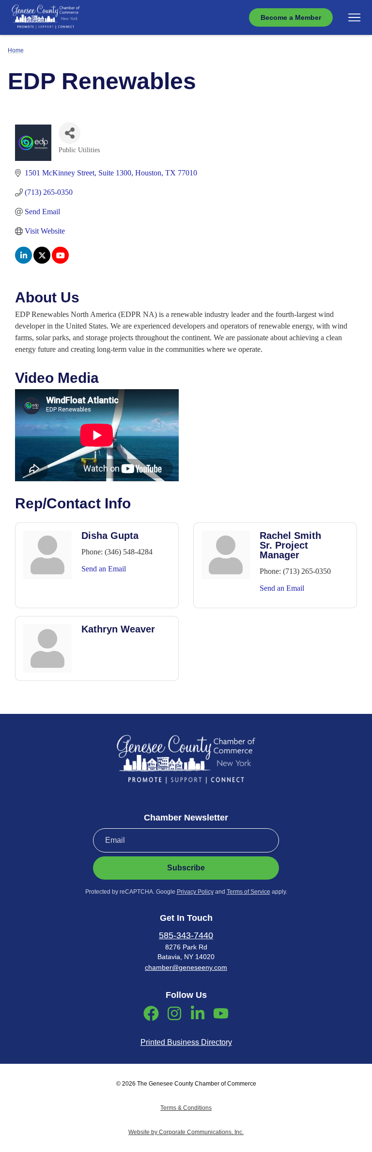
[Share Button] (69, 133)
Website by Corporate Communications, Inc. (186, 1132)
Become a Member (291, 17)
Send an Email (103, 569)
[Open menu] (354, 17)
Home (16, 50)
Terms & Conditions (186, 1108)
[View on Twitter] (41, 261)
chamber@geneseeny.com (186, 967)
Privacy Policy (195, 891)
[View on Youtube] (60, 261)
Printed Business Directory (186, 1042)
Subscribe (186, 868)
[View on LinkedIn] (23, 261)
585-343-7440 (186, 935)
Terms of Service (248, 891)
